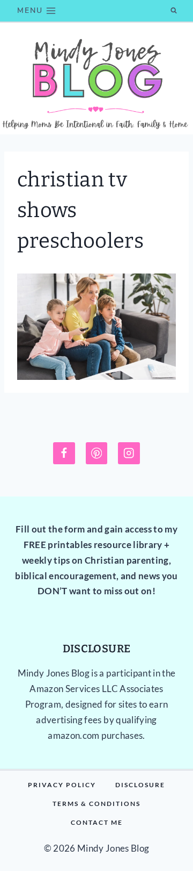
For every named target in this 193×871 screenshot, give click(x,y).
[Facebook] (64, 453)
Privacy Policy (62, 785)
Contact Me (97, 822)
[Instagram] (129, 453)
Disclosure (140, 785)
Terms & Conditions (96, 804)
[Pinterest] (97, 453)
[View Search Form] (173, 10)
